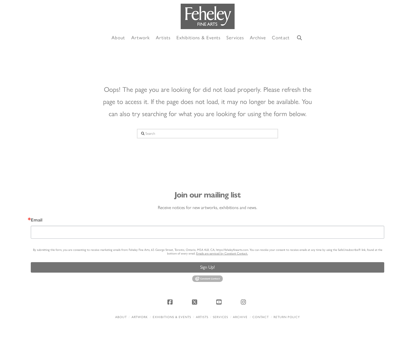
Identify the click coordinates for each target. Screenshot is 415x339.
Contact (260, 317)
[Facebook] (170, 302)
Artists (202, 317)
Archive (240, 317)
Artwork (140, 317)
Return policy (287, 317)
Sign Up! (207, 267)
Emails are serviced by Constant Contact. (222, 253)
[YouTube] (219, 302)
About (121, 317)
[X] (195, 302)
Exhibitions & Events (172, 317)
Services (220, 317)
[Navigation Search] (299, 38)
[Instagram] (244, 302)
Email (36, 220)
